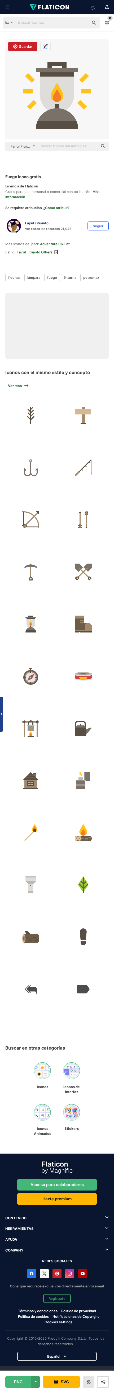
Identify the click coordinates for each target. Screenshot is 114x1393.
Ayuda (11, 1239)
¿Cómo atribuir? (56, 208)
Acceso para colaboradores (57, 1184)
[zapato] (83, 624)
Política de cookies (33, 1316)
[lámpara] (31, 624)
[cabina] (31, 780)
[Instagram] (69, 1273)
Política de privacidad (78, 1311)
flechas (14, 277)
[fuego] (83, 780)
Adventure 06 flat (55, 244)
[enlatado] (83, 676)
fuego (52, 277)
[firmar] (83, 415)
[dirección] (31, 676)
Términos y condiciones (38, 1311)
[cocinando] (31, 728)
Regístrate (57, 1298)
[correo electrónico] (83, 989)
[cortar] (31, 937)
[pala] (83, 572)
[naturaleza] (31, 415)
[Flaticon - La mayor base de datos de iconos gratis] (50, 7)
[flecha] (31, 520)
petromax (91, 277)
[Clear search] (82, 23)
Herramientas (19, 1228)
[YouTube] (82, 1273)
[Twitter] (44, 1273)
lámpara (33, 277)
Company (14, 1250)
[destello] (31, 885)
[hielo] (31, 572)
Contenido (16, 1218)
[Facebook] (31, 1273)
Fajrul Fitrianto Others (34, 252)
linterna (70, 277)
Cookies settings (58, 1322)
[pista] (83, 937)
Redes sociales (57, 1261)
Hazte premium (57, 1198)
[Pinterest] (57, 1273)
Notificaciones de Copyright (75, 1316)
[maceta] (83, 728)
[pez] (31, 468)
